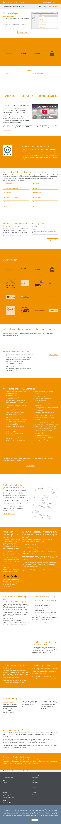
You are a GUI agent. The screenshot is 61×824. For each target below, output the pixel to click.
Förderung (5, 782)
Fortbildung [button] (8, 73)
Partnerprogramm (35, 782)
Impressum (39, 813)
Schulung (55, 2)
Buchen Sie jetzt (53, 354)
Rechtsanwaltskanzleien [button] (12, 188)
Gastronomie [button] (37, 193)
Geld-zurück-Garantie (7, 784)
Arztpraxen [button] (8, 183)
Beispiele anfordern (23, 32)
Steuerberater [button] (9, 206)
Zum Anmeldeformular (9, 513)
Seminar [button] (31, 70)
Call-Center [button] (37, 206)
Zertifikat (45, 6)
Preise (50, 6)
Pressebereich (34, 784)
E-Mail (35, 233)
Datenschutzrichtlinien (30, 813)
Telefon (35, 226)
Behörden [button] (8, 193)
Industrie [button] (36, 188)
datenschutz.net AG (48, 2)
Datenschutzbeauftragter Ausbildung (14, 6)
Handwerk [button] (8, 202)
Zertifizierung (34, 787)
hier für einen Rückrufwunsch (32, 763)
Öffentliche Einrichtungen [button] (12, 197)
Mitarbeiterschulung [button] (39, 73)
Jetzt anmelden (7, 130)
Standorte (34, 785)
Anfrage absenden (52, 240)
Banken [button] (36, 202)
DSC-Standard (34, 779)
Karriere (33, 780)
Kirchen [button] (36, 183)
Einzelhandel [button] (37, 197)
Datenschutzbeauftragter (8, 777)
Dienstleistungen (35, 777)
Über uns (33, 789)
